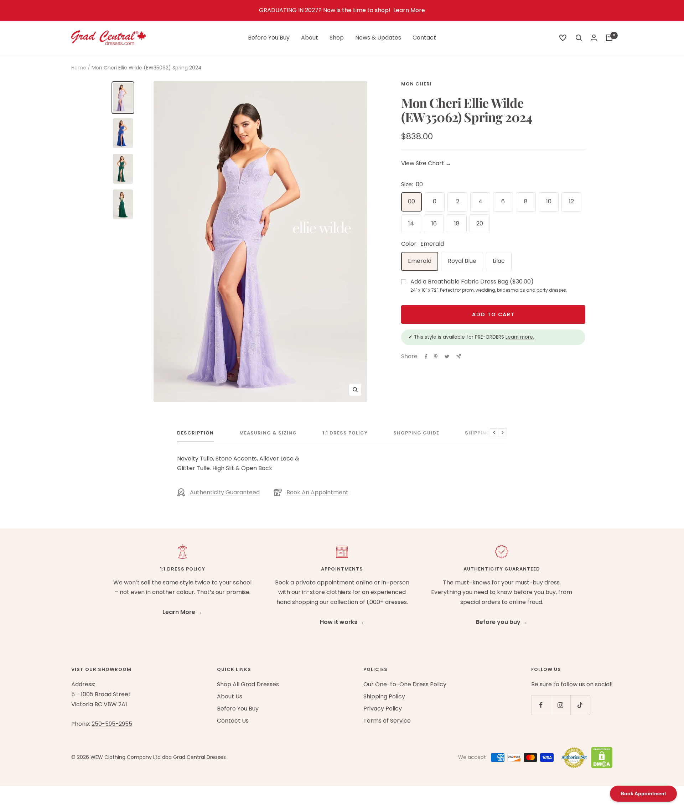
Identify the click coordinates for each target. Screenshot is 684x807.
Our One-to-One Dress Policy (404, 684)
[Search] (563, 37)
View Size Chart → (426, 163)
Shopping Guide (416, 433)
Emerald (419, 261)
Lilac (499, 261)
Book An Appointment (317, 492)
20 (479, 223)
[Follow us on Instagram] (560, 705)
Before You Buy (269, 37)
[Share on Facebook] (426, 356)
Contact (424, 37)
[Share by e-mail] (458, 356)
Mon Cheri (416, 83)
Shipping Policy (488, 433)
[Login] (594, 38)
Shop (337, 37)
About (309, 37)
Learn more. (520, 337)
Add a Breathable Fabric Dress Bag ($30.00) (488, 285)
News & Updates (378, 37)
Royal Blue (462, 261)
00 (411, 201)
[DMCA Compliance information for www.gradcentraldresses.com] (600, 757)
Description (195, 433)
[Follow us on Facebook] (541, 705)
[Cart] (609, 38)
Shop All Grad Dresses (248, 684)
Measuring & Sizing (268, 433)
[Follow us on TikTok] (580, 705)
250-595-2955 (112, 724)
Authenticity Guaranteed (225, 492)
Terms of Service (387, 721)
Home (78, 67)
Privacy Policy (382, 708)
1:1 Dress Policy (345, 433)
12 (571, 201)
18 (457, 223)
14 (411, 223)
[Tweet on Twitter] (447, 356)
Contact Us (233, 721)
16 (434, 223)
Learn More (409, 10)
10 (548, 201)
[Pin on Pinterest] (435, 356)
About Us (229, 696)
